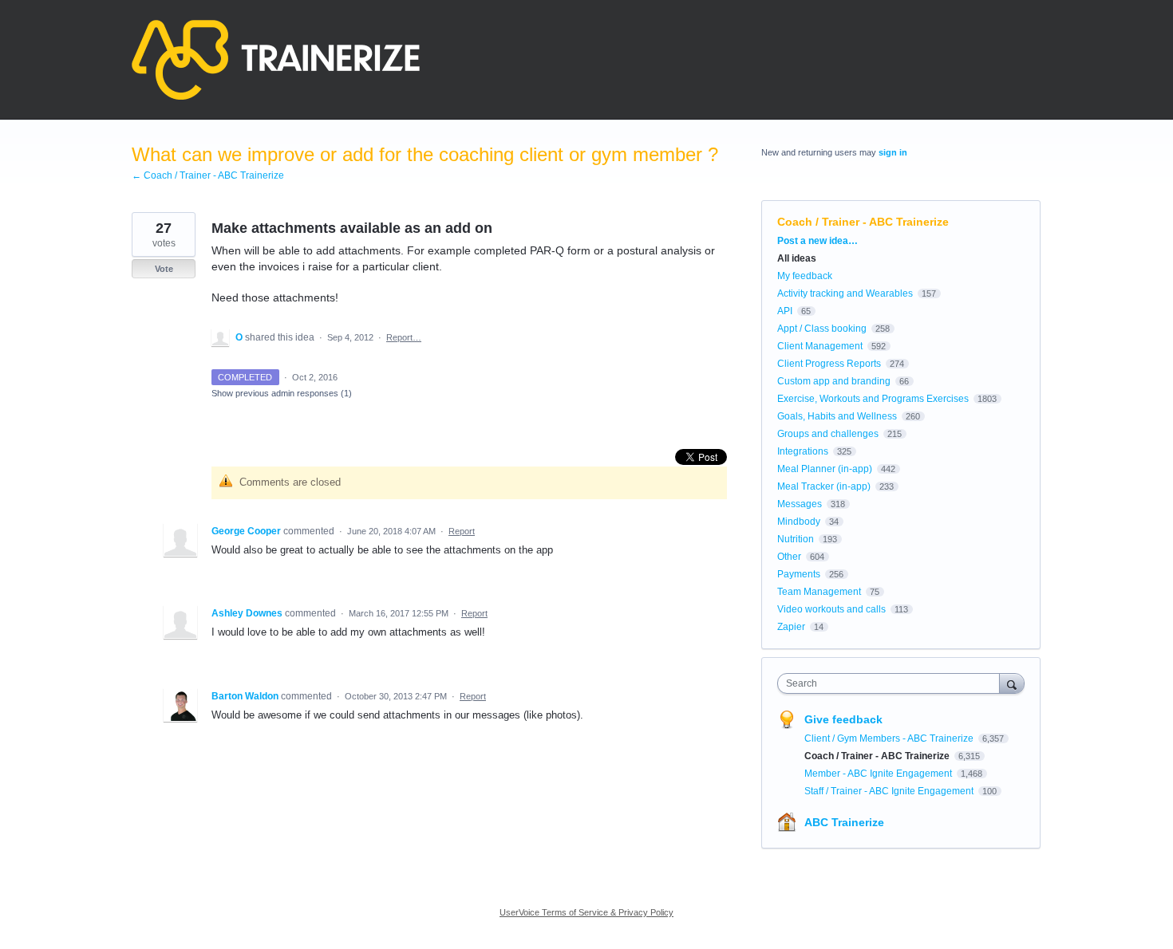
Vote (164, 269)
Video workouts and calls (831, 609)
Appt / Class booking (822, 328)
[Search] (1012, 683)
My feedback (804, 276)
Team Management (819, 591)
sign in (893, 152)
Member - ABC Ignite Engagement (879, 773)
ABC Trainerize (844, 822)
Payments (798, 574)
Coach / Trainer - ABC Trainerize (863, 221)
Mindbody (798, 521)
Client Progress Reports (829, 363)
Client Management (820, 346)
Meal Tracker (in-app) (824, 486)
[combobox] (892, 683)
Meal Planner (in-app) (824, 469)
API (784, 311)
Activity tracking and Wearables (845, 293)
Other (789, 556)
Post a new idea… (817, 240)
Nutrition (795, 539)
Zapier (791, 626)
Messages (799, 504)
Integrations (802, 451)
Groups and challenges (828, 433)
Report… (403, 337)
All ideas (796, 258)
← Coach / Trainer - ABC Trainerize (208, 175)
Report (461, 531)
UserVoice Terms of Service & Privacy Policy (586, 912)
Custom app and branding (834, 381)
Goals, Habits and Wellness (837, 416)
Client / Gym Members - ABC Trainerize (890, 738)
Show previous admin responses (281, 393)
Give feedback (843, 719)
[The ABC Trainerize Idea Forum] (276, 60)
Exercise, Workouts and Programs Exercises (873, 398)
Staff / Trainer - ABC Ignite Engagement (890, 791)
